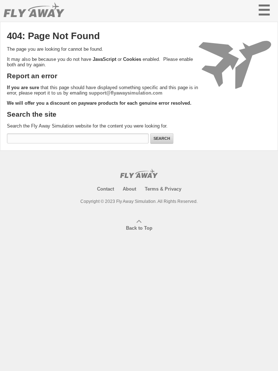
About (129, 189)
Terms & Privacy (163, 189)
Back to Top (139, 228)
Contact (105, 189)
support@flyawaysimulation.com (126, 93)
